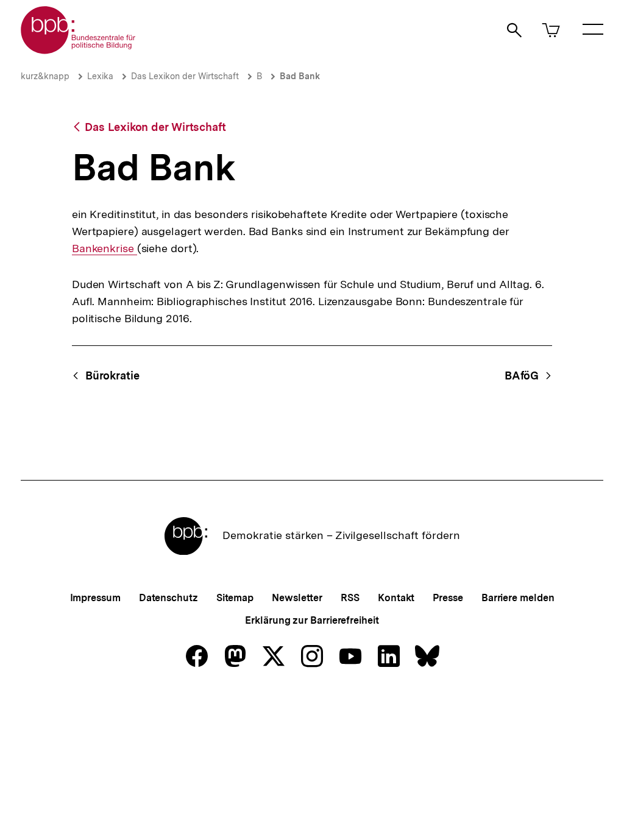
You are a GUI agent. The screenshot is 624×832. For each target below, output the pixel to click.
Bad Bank (300, 76)
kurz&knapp (45, 76)
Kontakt (396, 598)
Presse (448, 598)
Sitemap (235, 598)
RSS (350, 598)
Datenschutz (168, 598)
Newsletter (297, 598)
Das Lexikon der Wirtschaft (185, 76)
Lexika (100, 76)
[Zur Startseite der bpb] (78, 50)
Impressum (95, 598)
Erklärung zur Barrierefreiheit (311, 620)
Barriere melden (518, 598)
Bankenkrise (104, 248)
